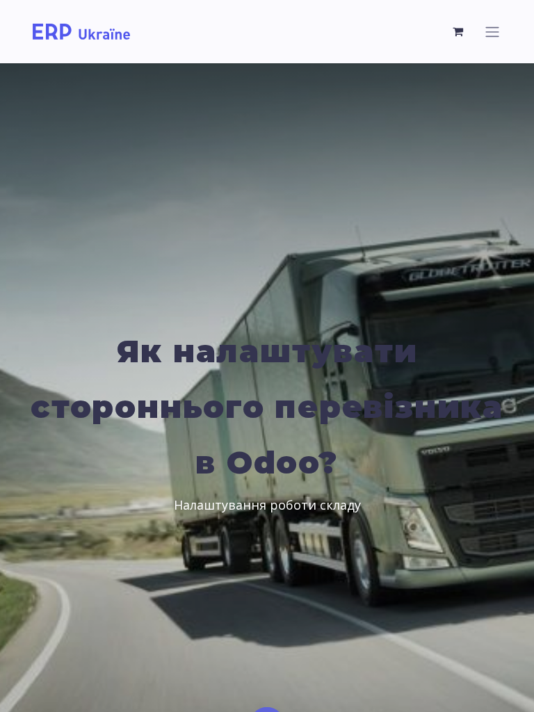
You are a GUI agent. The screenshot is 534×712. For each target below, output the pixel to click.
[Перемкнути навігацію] (492, 32)
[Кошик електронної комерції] (458, 31)
